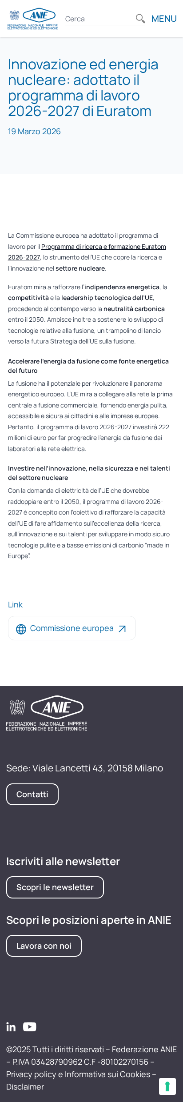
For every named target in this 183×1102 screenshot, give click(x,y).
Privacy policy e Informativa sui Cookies (78, 1074)
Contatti (32, 794)
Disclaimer (25, 1086)
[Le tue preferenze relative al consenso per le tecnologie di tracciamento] (167, 1086)
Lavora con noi (44, 945)
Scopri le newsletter (55, 887)
